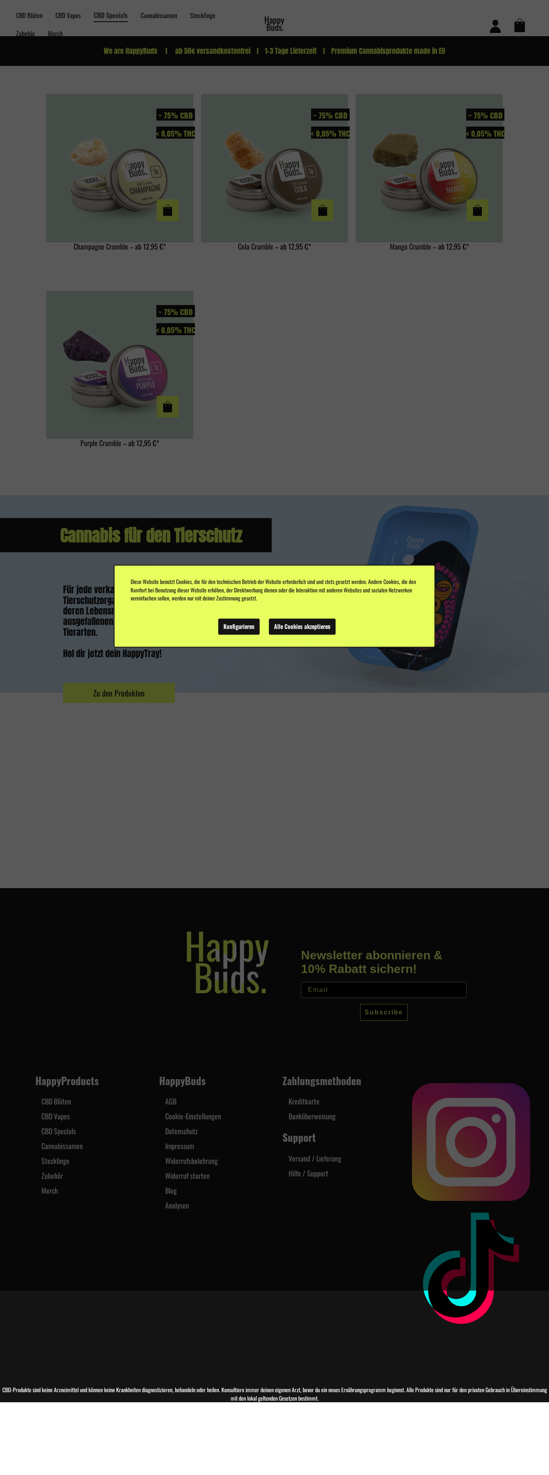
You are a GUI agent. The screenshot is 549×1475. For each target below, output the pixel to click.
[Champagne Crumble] (120, 168)
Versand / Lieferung (315, 1158)
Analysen (177, 1205)
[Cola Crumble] (274, 168)
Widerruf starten (187, 1175)
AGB (170, 1101)
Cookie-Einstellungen (193, 1116)
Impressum (179, 1146)
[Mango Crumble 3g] (429, 168)
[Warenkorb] (519, 24)
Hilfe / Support (308, 1173)
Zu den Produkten (119, 693)
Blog (171, 1190)
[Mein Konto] (495, 25)
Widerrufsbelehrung (191, 1160)
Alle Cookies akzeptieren (302, 626)
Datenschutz (181, 1131)
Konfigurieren (238, 626)
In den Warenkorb (168, 210)
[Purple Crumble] (120, 364)
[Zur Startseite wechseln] (274, 23)
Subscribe (384, 1012)
